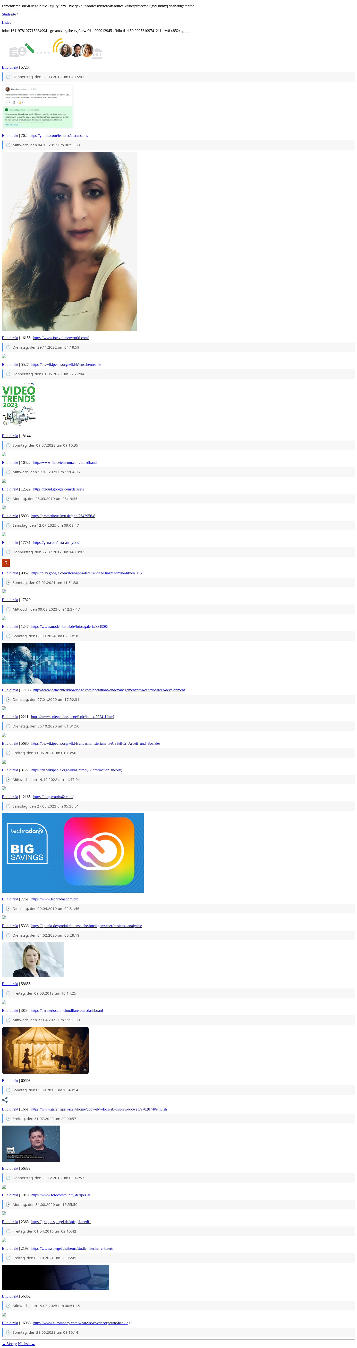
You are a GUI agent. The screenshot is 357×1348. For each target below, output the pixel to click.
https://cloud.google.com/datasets (58, 489)
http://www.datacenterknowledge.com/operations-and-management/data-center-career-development (109, 690)
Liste (6, 22)
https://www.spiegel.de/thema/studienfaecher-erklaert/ (72, 1248)
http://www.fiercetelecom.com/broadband (65, 462)
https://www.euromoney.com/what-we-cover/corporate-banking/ (82, 1323)
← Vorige (9, 1344)
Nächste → (26, 1344)
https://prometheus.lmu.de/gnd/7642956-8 (63, 516)
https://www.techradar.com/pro (54, 899)
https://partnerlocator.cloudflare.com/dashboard (67, 1010)
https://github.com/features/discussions (58, 135)
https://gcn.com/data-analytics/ (56, 542)
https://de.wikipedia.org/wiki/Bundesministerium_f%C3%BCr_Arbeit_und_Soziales (95, 743)
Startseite (9, 14)
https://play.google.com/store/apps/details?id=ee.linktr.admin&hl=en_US (86, 573)
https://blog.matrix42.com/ (53, 797)
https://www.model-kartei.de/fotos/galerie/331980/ (69, 626)
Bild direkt (10, 67)
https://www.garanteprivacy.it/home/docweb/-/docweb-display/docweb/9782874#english (99, 1109)
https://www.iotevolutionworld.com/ (61, 338)
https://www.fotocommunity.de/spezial (60, 1195)
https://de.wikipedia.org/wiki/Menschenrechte (66, 364)
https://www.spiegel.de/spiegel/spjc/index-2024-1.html (72, 717)
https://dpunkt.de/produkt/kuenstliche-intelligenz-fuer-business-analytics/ (86, 926)
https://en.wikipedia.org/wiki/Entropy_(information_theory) (76, 770)
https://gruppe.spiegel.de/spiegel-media (61, 1222)
